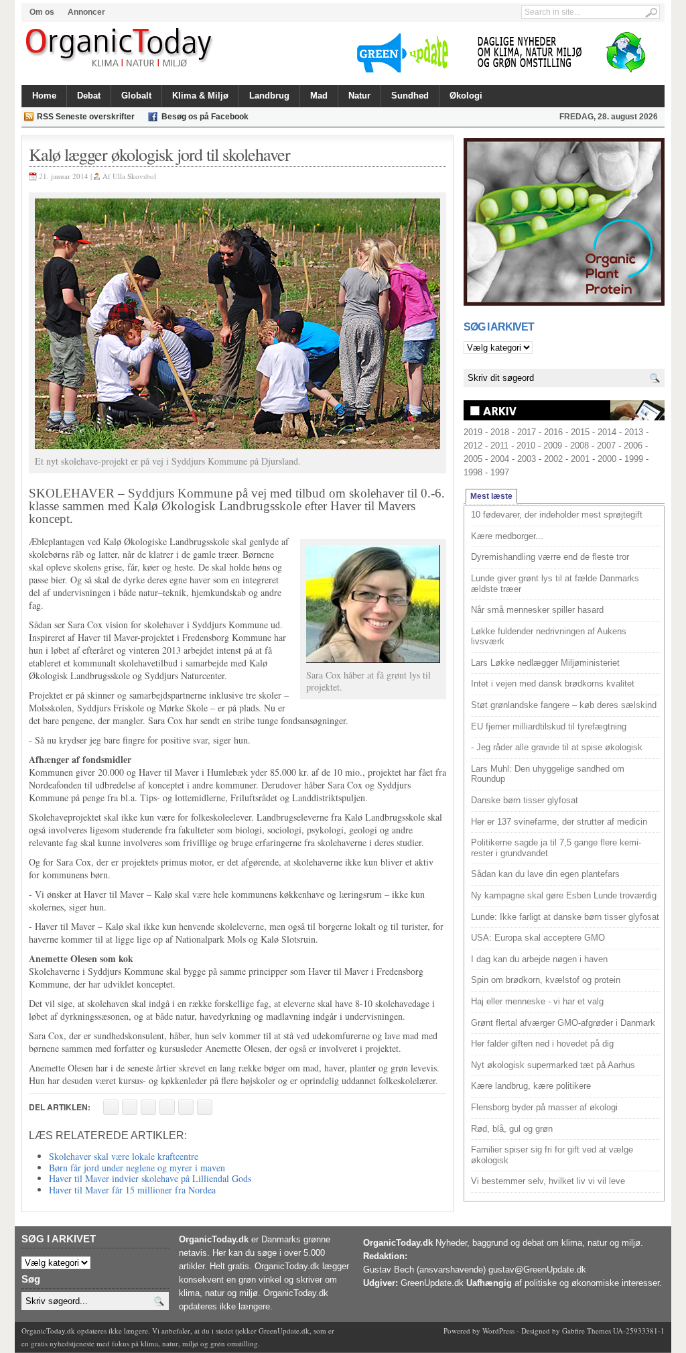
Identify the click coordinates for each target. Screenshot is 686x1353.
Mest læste (491, 496)
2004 (499, 459)
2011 (499, 445)
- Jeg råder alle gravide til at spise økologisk (556, 747)
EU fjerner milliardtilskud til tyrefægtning (548, 726)
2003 (526, 459)
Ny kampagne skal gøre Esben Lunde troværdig (564, 895)
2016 (553, 432)
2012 (473, 445)
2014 (607, 432)
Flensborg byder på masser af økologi (544, 1107)
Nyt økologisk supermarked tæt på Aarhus (553, 1065)
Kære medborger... (507, 536)
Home (44, 96)
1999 (633, 459)
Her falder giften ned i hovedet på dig (542, 1044)
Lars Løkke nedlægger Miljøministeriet (545, 663)
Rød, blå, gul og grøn (512, 1129)
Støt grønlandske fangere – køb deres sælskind (564, 705)
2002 (553, 459)
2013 (633, 432)
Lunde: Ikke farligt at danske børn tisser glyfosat (565, 917)
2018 (499, 432)
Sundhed (410, 96)
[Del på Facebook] (111, 1107)
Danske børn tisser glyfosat (524, 800)
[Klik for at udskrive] (129, 1107)
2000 (607, 459)
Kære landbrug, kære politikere (531, 1086)
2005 (473, 459)
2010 (526, 445)
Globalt (136, 96)
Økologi (466, 96)
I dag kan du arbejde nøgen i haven (539, 959)
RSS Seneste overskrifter (86, 116)
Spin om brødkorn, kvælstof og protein (545, 980)
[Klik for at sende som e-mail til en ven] (148, 1107)
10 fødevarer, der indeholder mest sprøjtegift (556, 515)
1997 (499, 472)
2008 (579, 445)
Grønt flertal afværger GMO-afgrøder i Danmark (563, 1023)
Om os (41, 12)
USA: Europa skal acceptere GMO (538, 938)
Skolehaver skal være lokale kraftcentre (123, 1156)
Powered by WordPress (478, 1331)
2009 (552, 445)
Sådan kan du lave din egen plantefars (545, 874)
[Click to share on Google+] (186, 1107)
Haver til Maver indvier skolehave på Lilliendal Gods (150, 1178)
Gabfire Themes (586, 1331)
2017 (526, 432)
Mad (319, 96)
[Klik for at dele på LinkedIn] (204, 1107)
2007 (606, 445)
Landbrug (269, 96)
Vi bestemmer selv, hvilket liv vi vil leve (548, 1181)
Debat (88, 96)
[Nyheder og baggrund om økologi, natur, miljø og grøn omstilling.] (120, 48)
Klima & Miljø (200, 96)
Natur (359, 96)
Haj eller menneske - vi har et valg (537, 1001)
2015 (580, 432)
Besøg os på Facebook (205, 116)
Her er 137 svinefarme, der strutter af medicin (559, 822)
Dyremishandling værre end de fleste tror (550, 557)
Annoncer (86, 12)
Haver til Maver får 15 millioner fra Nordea (132, 1189)
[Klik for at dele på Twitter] (167, 1107)
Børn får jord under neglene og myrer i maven (137, 1167)
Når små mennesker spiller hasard (537, 610)
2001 (580, 459)
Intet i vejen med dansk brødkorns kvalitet (552, 684)
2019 (473, 432)
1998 (473, 472)
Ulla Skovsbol (134, 176)
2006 (633, 445)
